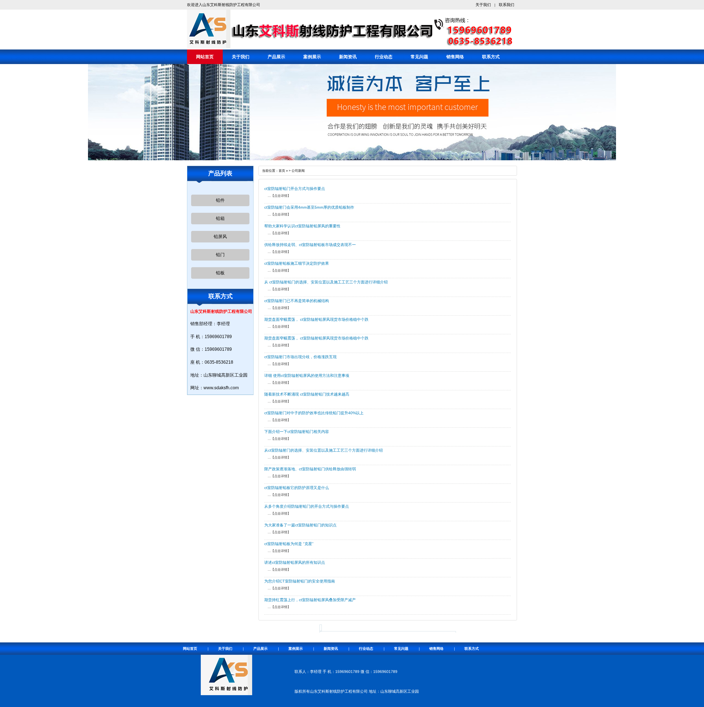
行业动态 (383, 56)
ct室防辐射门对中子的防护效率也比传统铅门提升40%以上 (314, 413)
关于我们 (483, 4)
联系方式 (491, 56)
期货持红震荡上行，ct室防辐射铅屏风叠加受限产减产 (310, 600)
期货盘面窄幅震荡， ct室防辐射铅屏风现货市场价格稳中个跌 (316, 319)
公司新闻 (298, 171)
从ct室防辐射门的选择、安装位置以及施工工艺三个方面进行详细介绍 (323, 450)
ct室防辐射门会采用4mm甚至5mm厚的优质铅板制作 (309, 207)
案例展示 (312, 56)
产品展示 (276, 56)
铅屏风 (220, 236)
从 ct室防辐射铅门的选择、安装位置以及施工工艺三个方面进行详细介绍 (326, 282)
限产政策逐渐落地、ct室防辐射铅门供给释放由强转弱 (310, 469)
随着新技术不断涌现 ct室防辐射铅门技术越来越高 (306, 394)
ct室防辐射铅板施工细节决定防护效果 (296, 263)
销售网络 (455, 56)
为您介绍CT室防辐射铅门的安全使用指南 (299, 581)
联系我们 (506, 4)
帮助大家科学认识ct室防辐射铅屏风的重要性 (302, 226)
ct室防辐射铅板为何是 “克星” (289, 544)
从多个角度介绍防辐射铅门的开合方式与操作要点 (306, 506)
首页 (282, 171)
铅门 (220, 254)
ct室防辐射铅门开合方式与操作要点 (294, 188)
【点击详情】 (281, 196)
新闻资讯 (348, 56)
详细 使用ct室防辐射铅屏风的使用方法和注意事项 (306, 375)
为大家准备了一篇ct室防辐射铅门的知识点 (300, 525)
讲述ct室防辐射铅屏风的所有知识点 (294, 562)
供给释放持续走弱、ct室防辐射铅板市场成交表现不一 (310, 244)
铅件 (220, 200)
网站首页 (205, 56)
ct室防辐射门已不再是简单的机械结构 (296, 301)
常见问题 (419, 56)
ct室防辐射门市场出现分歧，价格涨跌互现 (300, 357)
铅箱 (220, 218)
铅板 (220, 272)
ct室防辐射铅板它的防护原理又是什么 (296, 487)
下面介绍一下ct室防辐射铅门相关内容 (296, 431)
